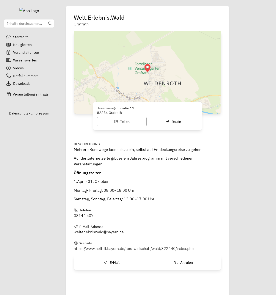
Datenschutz (18, 113)
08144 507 (84, 215)
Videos (18, 68)
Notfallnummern (26, 76)
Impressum (40, 113)
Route (176, 121)
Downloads (21, 83)
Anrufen (186, 262)
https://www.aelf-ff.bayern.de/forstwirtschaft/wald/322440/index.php (134, 248)
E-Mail (114, 262)
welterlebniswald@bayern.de (99, 231)
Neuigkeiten (22, 44)
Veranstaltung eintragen (31, 94)
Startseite (21, 37)
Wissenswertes (25, 60)
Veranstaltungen (26, 52)
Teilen (124, 121)
